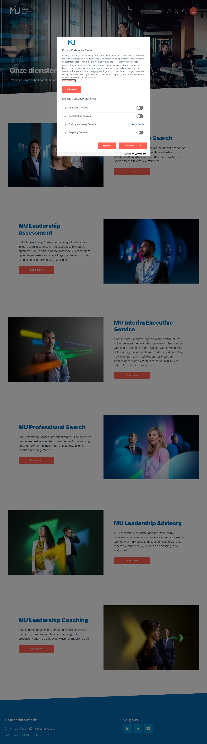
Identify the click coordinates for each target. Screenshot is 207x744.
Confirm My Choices (133, 146)
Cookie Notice (68, 81)
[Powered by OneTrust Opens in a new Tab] (136, 154)
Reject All (107, 146)
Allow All (71, 89)
